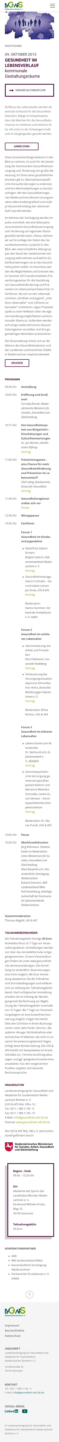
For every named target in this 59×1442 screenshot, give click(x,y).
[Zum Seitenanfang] (29, 1295)
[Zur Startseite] (14, 6)
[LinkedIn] (11, 1411)
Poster (25, 507)
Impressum (12, 1325)
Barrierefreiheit (14, 1330)
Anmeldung (22, 146)
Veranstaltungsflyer (30, 90)
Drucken (17, 363)
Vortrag (26, 452)
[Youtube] (24, 1411)
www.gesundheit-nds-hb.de (33, 1122)
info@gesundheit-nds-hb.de (31, 1117)
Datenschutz (13, 1336)
